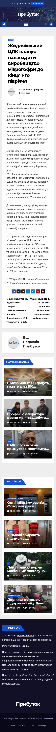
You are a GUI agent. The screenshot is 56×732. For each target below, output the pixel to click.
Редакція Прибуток (33, 89)
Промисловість (14, 596)
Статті (20, 499)
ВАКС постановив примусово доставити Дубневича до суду (26, 448)
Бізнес (10, 531)
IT (8, 563)
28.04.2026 (15, 576)
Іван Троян (31, 392)
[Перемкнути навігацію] (26, 25)
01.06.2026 (15, 511)
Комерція (12, 499)
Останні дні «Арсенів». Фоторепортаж (26, 504)
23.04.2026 (15, 608)
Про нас (31, 725)
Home (12, 725)
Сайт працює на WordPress (15, 719)
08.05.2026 (15, 543)
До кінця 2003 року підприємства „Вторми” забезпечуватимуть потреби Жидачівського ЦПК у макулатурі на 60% (17, 310)
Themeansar (48, 719)
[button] (46, 24)
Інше (11, 40)
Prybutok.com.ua (25, 635)
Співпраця (41, 725)
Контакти (21, 725)
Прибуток (28, 14)
